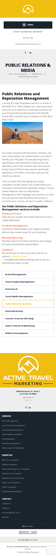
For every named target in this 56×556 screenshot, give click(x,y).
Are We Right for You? (28, 540)
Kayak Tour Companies (11, 482)
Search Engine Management (20, 281)
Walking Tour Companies (12, 473)
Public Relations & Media (18, 304)
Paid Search (11, 289)
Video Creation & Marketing (20, 325)
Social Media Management (19, 296)
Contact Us (6, 503)
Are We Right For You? (11, 512)
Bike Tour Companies (10, 460)
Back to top (27, 526)
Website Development (16, 333)
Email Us (28, 400)
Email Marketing (14, 311)
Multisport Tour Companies (13, 478)
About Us (5, 508)
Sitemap (5, 517)
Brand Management (15, 274)
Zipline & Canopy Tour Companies (15, 469)
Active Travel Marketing (18, 546)
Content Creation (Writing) (19, 318)
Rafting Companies (9, 464)
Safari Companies (9, 487)
